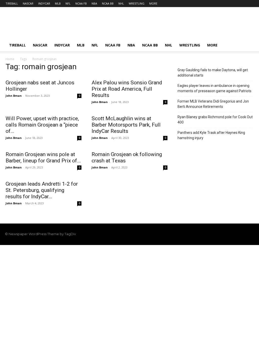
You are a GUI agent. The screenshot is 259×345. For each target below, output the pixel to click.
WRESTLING (136, 3)
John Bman (14, 95)
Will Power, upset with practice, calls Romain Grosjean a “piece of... (42, 124)
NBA (94, 3)
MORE (153, 3)
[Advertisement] (161, 25)
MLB (58, 3)
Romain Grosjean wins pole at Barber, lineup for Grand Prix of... (43, 157)
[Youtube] (251, 234)
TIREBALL (12, 3)
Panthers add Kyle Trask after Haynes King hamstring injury (211, 135)
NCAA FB (81, 3)
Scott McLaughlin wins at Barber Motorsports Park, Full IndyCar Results (126, 124)
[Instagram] (225, 234)
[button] (247, 45)
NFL (68, 3)
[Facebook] (216, 234)
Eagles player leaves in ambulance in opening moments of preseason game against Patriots (214, 88)
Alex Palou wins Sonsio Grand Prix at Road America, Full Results (127, 89)
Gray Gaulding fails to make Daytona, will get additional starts (213, 72)
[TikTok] (234, 234)
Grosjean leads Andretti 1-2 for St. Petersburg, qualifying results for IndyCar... (42, 190)
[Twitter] (242, 234)
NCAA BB (108, 3)
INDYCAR (44, 3)
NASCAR (28, 3)
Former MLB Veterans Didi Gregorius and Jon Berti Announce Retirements (213, 104)
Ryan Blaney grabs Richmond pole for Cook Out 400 (215, 119)
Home (10, 59)
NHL (121, 3)
